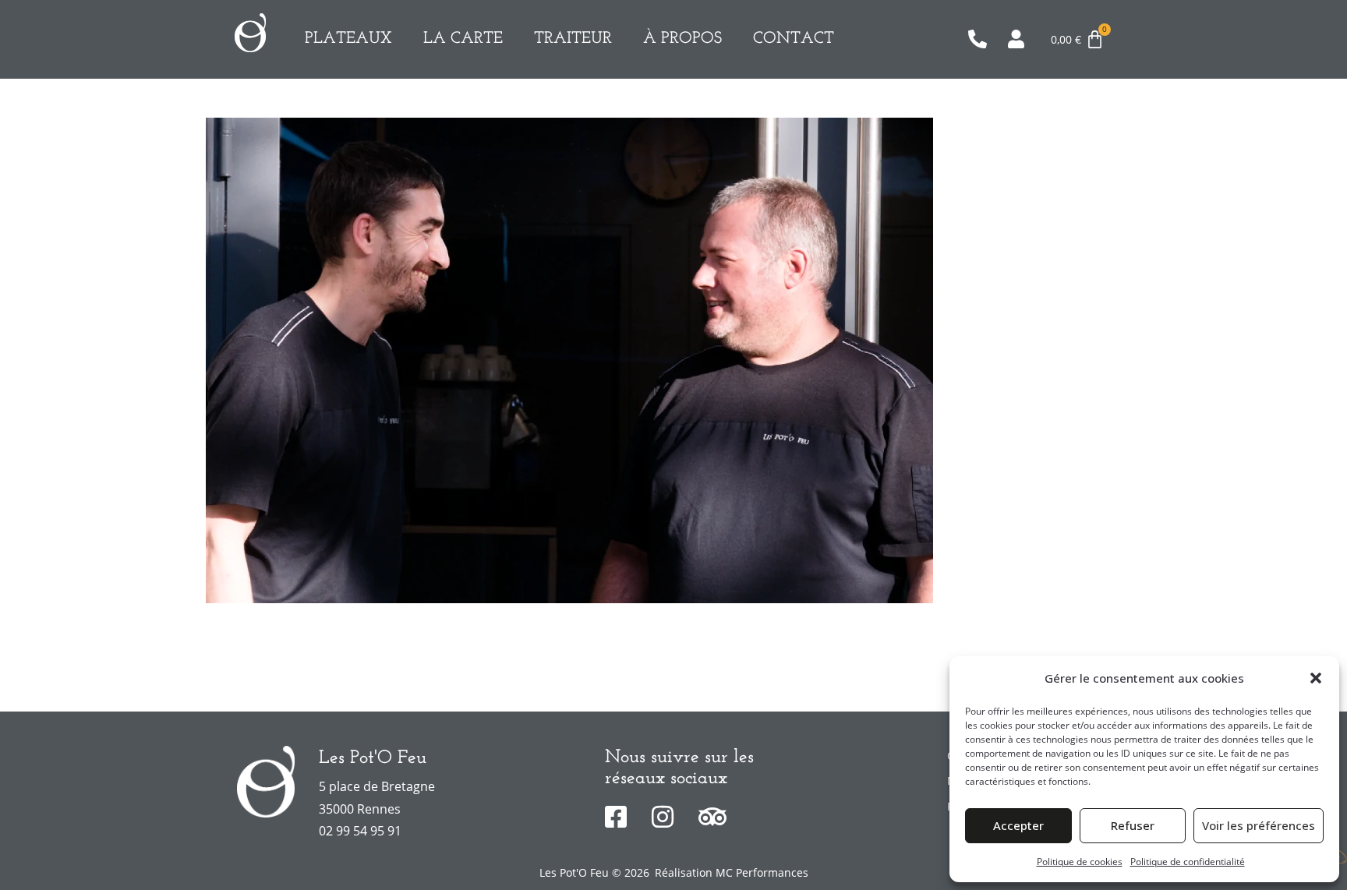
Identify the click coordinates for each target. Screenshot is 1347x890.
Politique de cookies (1079, 861)
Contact (793, 38)
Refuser (1132, 825)
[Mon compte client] (1021, 39)
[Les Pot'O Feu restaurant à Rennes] (266, 782)
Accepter (1018, 825)
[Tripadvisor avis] (716, 816)
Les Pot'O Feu (372, 758)
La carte (463, 38)
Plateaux (348, 38)
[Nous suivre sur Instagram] (669, 816)
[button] (1316, 678)
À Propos (682, 38)
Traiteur (573, 38)
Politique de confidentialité (1187, 861)
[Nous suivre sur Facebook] (622, 816)
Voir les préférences (1258, 825)
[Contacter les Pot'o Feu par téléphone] (981, 39)
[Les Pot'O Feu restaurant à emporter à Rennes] (250, 32)
